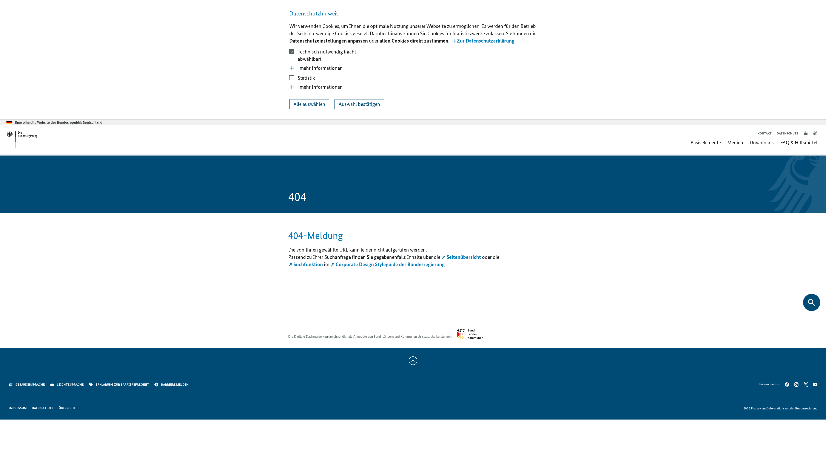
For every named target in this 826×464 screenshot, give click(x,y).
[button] (413, 68)
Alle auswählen (309, 104)
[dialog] (413, 60)
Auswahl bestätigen (359, 104)
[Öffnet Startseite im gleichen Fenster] (22, 139)
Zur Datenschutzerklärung (485, 41)
